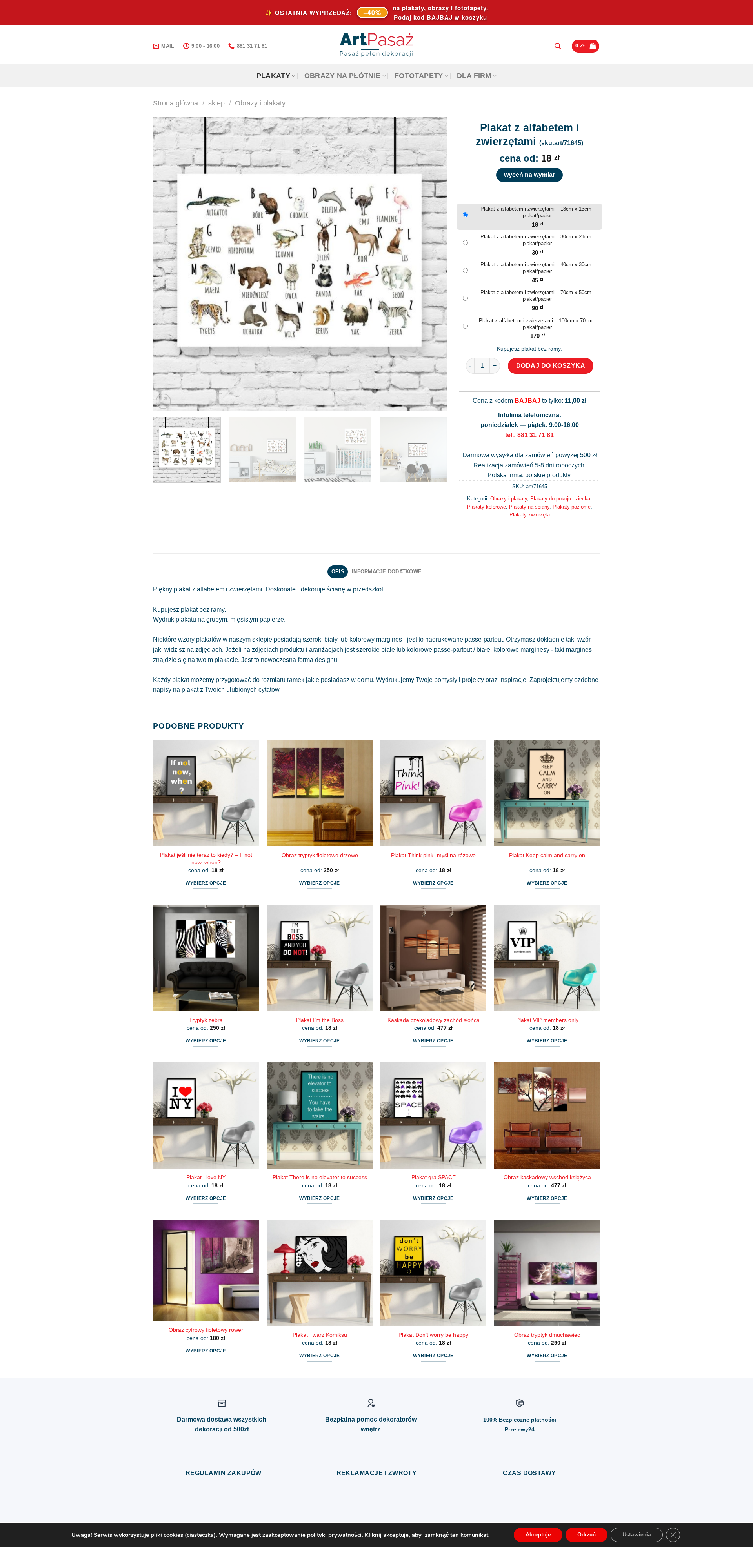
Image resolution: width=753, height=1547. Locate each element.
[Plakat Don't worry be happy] (433, 1273)
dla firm (474, 76)
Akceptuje (538, 1534)
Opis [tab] (337, 571)
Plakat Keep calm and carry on (547, 855)
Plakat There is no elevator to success (320, 1177)
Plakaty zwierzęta (529, 515)
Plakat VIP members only (547, 1020)
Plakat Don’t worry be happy (433, 1335)
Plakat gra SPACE (433, 1177)
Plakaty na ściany (529, 507)
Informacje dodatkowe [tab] (387, 571)
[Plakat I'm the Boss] (320, 958)
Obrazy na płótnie (342, 76)
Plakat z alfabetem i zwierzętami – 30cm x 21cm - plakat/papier (537, 240)
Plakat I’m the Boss (320, 1020)
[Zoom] (163, 401)
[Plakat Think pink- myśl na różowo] (433, 793)
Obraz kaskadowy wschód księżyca (547, 1177)
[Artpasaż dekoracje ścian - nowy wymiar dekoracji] (377, 44)
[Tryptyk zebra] (206, 958)
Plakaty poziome (572, 507)
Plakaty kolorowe (486, 507)
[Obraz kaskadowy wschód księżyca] (547, 1115)
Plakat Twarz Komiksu (320, 1335)
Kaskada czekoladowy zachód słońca (433, 1020)
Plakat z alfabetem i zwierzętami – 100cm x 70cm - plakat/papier (537, 324)
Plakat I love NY (206, 1177)
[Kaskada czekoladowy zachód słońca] (433, 958)
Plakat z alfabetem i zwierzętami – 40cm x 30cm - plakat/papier (537, 268)
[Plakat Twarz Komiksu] (320, 1273)
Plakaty (273, 76)
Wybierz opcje (206, 883)
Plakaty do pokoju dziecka (560, 499)
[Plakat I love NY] (206, 1115)
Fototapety (419, 76)
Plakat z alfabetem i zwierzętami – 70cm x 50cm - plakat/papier (537, 295)
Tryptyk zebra (206, 1020)
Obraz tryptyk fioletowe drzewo (320, 855)
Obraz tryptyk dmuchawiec (547, 1335)
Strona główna (175, 103)
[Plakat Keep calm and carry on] (547, 793)
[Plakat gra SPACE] (433, 1115)
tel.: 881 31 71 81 (529, 435)
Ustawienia (636, 1534)
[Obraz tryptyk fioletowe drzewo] (320, 793)
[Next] (431, 264)
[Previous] (169, 264)
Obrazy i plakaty (260, 103)
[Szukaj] (558, 46)
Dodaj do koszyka (551, 365)
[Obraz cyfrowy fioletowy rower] (206, 1270)
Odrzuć (586, 1534)
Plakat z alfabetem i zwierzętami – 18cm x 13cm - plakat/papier (537, 212)
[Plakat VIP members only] (547, 958)
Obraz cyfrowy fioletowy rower (206, 1330)
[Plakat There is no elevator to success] (320, 1115)
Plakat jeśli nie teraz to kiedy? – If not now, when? (206, 858)
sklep (216, 103)
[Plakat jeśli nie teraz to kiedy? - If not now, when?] (206, 793)
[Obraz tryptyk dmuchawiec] (547, 1273)
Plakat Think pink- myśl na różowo (433, 855)
